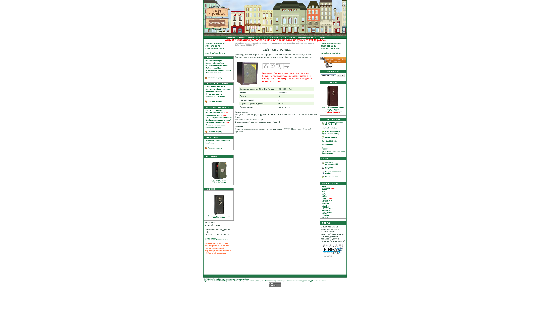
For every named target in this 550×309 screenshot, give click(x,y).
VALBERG (325, 217)
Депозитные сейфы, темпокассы (218, 89)
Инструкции (280, 281)
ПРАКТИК (325, 203)
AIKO (324, 186)
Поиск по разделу (215, 78)
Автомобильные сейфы (215, 96)
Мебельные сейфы (213, 68)
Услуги (283, 37)
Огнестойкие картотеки (215, 113)
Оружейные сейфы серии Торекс (300, 43)
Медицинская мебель (214, 115)
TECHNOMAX (327, 212)
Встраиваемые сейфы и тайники (218, 70)
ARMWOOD (326, 188)
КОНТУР (325, 202)
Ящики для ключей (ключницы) (218, 140)
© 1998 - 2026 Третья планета (216, 239)
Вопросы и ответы (305, 37)
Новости (250, 37)
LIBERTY (325, 198)
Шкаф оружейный (243, 54)
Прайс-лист (208, 281)
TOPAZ (324, 214)
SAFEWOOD (326, 210)
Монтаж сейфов (331, 177)
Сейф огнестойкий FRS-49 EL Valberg (219, 181)
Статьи (292, 37)
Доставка (274, 37)
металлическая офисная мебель (236, 279)
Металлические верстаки (215, 122)
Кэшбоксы (210, 143)
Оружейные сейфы (213, 73)
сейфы (218, 279)
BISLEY (324, 190)
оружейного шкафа (268, 114)
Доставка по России (329, 168)
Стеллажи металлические (216, 125)
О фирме (241, 37)
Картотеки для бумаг (214, 110)
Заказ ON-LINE (220, 281)
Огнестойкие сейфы (214, 61)
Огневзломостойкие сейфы (216, 65)
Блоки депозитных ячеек (215, 87)
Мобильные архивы (213, 127)
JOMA (324, 195)
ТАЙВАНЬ (325, 215)
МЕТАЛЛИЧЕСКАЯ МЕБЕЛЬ (217, 107)
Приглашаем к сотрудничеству (299, 281)
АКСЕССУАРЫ (211, 138)
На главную (230, 37)
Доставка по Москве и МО (331, 163)
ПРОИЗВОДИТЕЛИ (330, 184)
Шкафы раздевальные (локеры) (218, 120)
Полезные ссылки (319, 281)
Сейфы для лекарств (214, 94)
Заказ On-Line (262, 37)
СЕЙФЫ (209, 58)
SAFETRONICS (327, 209)
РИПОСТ (325, 205)
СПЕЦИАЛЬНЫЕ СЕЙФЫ (216, 84)
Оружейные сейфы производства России (268, 43)
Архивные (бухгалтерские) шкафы (219, 117)
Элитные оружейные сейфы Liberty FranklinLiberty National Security (333, 110)
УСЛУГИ (324, 159)
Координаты (320, 37)
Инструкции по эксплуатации (332, 151)
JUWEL (324, 197)
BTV (323, 191)
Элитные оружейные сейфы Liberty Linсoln (219, 216)
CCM (323, 193)
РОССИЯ (325, 207)
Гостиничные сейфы (214, 91)
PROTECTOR (327, 200)
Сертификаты (326, 153)
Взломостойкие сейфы (215, 63)
